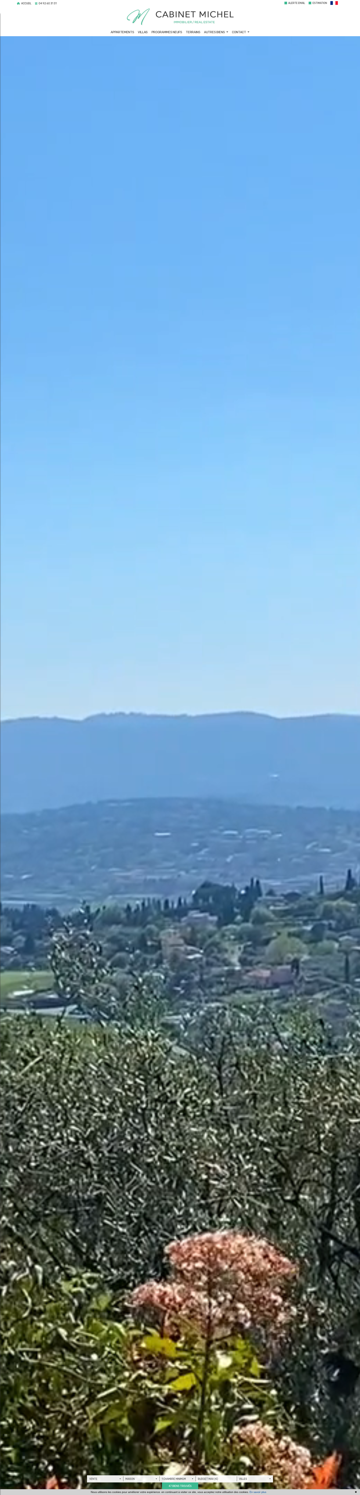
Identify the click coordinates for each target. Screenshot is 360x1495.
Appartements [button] (122, 32)
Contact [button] (239, 32)
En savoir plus (258, 1491)
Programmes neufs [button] (167, 32)
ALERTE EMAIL (296, 3)
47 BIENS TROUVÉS (180, 1486)
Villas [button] (143, 32)
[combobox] (105, 1478)
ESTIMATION (319, 3)
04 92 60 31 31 (47, 3)
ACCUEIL (26, 3)
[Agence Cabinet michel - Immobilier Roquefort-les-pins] (180, 17)
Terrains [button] (193, 32)
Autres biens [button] (214, 32)
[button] (336, 3)
